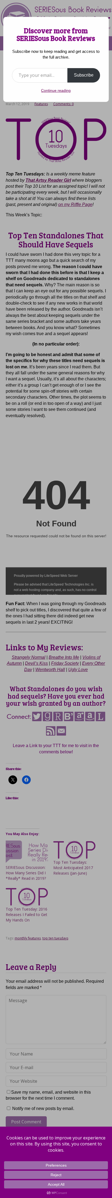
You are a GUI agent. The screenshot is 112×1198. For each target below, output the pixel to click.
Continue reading (56, 90)
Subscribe (84, 75)
